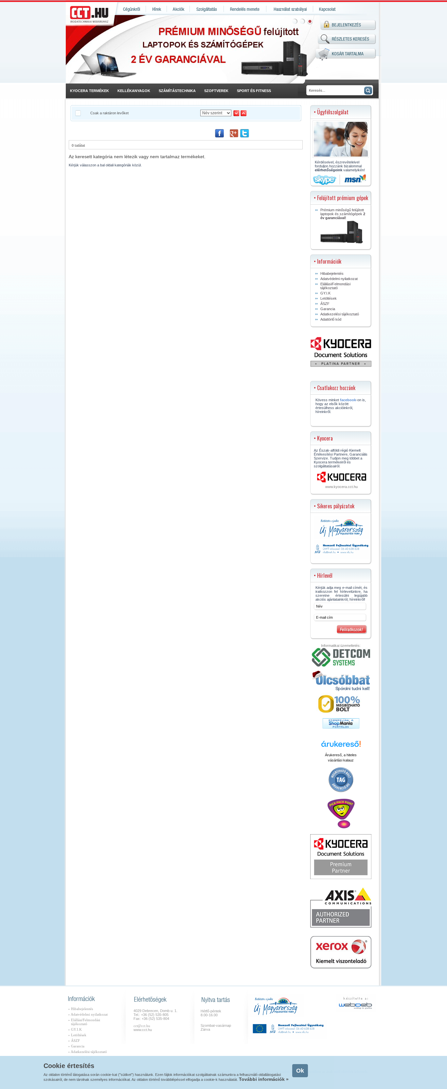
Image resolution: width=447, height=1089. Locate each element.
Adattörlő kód (330, 319)
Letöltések (328, 298)
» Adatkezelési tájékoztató (87, 1052)
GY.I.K (325, 293)
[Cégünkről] (130, 8)
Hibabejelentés (332, 273)
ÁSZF (325, 304)
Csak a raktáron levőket (109, 113)
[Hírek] (156, 8)
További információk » (264, 1079)
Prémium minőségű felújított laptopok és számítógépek (342, 214)
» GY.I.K (75, 1029)
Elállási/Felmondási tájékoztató (335, 286)
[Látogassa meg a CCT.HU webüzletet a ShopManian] (341, 727)
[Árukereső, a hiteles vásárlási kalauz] (341, 792)
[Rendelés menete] (245, 8)
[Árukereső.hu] (341, 746)
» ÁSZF (74, 1040)
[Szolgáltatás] (207, 8)
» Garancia (76, 1046)
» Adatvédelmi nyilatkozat (88, 1014)
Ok (300, 1070)
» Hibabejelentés (80, 1009)
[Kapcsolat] (326, 8)
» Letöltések (77, 1035)
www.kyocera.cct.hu (341, 487)
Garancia (327, 309)
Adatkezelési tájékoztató (339, 314)
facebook (348, 400)
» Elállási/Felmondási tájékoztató (84, 1022)
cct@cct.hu (142, 1026)
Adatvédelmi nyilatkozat (339, 279)
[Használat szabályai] (289, 8)
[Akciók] (178, 8)
